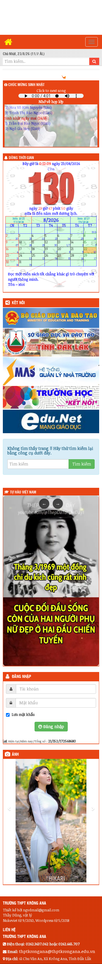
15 (90, 243)
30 (12, 263)
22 (90, 250)
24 (25, 256)
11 (38, 243)
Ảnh (15, 755)
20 (64, 250)
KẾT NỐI (18, 303)
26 (51, 256)
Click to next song (51, 90)
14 (77, 243)
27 (64, 256)
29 (90, 256)
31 (25, 263)
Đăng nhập (21, 677)
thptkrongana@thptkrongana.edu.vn (57, 951)
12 (51, 243)
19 (51, 250)
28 (77, 256)
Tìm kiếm (81, 464)
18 (38, 250)
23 (12, 256)
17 (25, 250)
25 (38, 256)
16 (12, 250)
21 (77, 250)
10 (25, 243)
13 (64, 243)
